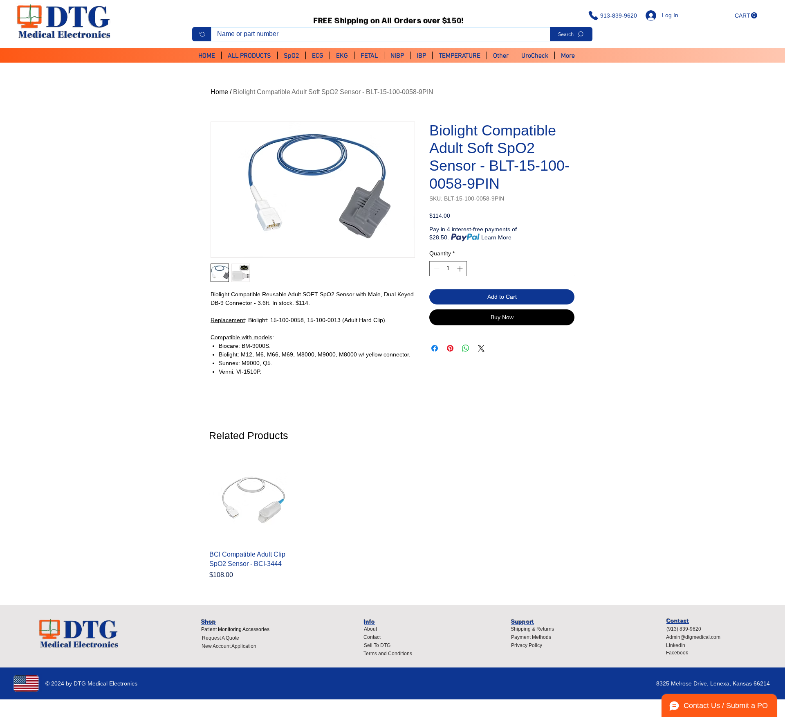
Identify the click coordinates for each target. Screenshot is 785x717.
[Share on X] (481, 348)
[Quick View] (252, 500)
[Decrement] (436, 269)
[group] (392, 519)
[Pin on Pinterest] (450, 348)
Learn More (496, 237)
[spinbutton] (448, 269)
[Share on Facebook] (435, 348)
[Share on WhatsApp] (466, 348)
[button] (746, 15)
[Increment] (460, 269)
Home (219, 91)
